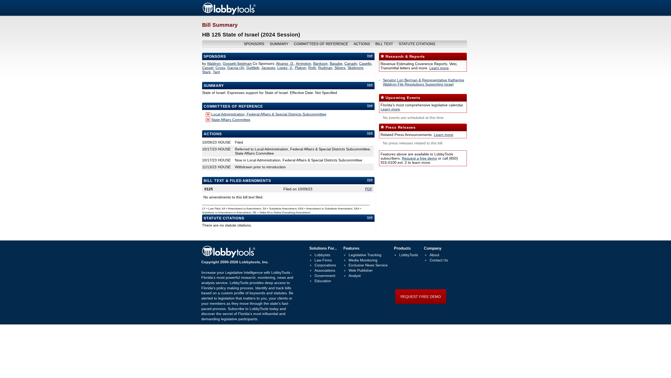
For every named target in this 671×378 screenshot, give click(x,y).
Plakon (300, 68)
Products (402, 248)
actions (362, 44)
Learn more (439, 68)
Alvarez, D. (285, 63)
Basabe (336, 63)
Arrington (303, 63)
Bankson (320, 63)
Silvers (339, 68)
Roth (312, 68)
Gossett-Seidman (237, 63)
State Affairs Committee (230, 120)
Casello (365, 63)
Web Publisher (361, 270)
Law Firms (323, 260)
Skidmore (355, 68)
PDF (368, 189)
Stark (206, 72)
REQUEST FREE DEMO (421, 297)
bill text (384, 44)
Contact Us (439, 260)
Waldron (214, 63)
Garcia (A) (235, 68)
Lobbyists (322, 255)
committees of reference (321, 44)
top (370, 55)
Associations (325, 270)
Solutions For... (323, 248)
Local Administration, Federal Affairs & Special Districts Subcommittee (268, 114)
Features (351, 248)
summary (279, 44)
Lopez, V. (285, 68)
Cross (220, 68)
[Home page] (229, 14)
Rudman (325, 68)
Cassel (207, 68)
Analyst (355, 276)
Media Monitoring (363, 260)
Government (325, 276)
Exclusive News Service (368, 265)
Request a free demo (419, 158)
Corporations (325, 265)
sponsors (254, 44)
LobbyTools (408, 255)
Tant (216, 72)
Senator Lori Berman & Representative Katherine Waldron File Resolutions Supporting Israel (423, 82)
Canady (350, 63)
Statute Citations (417, 44)
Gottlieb (252, 68)
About (434, 255)
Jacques (268, 68)
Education (323, 281)
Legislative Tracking (365, 255)
